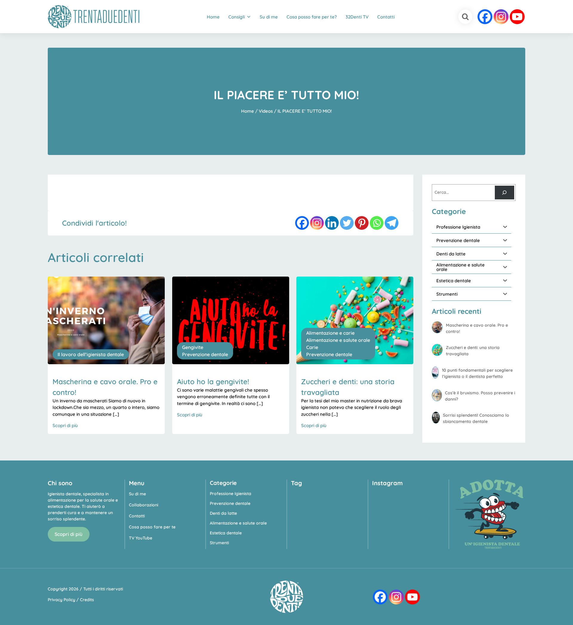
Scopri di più (68, 534)
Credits (87, 599)
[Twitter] (347, 223)
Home (213, 17)
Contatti (386, 17)
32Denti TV (357, 17)
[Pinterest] (362, 223)
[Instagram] (501, 16)
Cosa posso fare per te (152, 527)
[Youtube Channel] (517, 16)
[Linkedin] (332, 223)
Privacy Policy (61, 599)
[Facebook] (485, 16)
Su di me (269, 17)
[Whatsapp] (376, 223)
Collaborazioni (143, 505)
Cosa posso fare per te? (311, 17)
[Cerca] (504, 193)
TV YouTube (140, 538)
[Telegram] (391, 223)
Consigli (236, 17)
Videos (266, 111)
